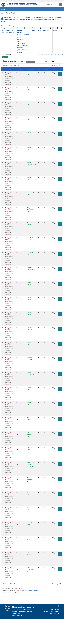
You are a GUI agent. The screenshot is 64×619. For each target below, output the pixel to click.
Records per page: (54, 65)
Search (5, 57)
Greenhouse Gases (6, 32)
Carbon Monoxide (22, 45)
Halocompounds (5, 30)
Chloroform (20, 47)
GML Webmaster (23, 592)
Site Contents (55, 609)
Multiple (55, 30)
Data (60, 73)
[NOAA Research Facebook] (51, 606)
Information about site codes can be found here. (50, 54)
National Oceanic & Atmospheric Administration (22, 612)
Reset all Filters (30, 61)
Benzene (19, 32)
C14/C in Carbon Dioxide (23, 34)
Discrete (45, 30)
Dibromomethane (21, 49)
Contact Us (47, 611)
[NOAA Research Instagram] (56, 606)
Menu (3, 9)
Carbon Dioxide (21, 43)
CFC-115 (19, 39)
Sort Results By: (47, 61)
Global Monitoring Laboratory (22, 3)
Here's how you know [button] (34, 0)
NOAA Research (17, 615)
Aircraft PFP (35, 30)
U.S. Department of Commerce (22, 610)
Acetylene (19, 30)
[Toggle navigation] (60, 9)
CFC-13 (19, 41)
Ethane (19, 51)
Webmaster (55, 611)
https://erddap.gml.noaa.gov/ (30, 590)
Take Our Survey (54, 613)
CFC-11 (19, 38)
